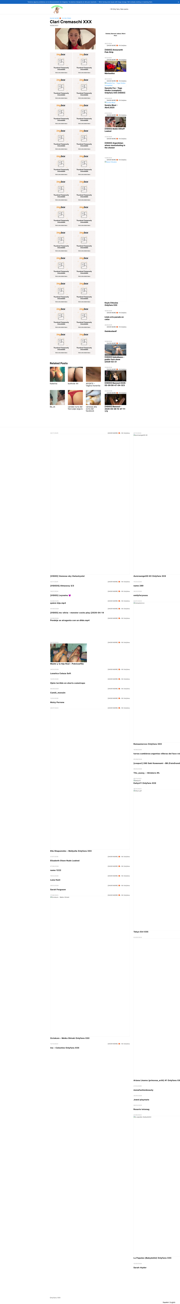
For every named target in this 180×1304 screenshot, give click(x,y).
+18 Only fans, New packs (119, 9)
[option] (172, 1302)
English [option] (172, 1302)
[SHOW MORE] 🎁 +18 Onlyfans (60, 18)
